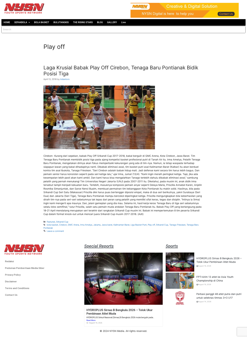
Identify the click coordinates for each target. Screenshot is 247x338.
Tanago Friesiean (177, 225)
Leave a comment (55, 231)
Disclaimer (11, 281)
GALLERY (112, 22)
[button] (22, 22)
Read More (90, 320)
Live (123, 22)
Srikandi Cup (62, 222)
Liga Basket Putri (139, 225)
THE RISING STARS (83, 22)
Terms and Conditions (17, 288)
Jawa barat (107, 225)
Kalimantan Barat (121, 225)
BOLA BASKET (41, 22)
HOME (7, 22)
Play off (151, 225)
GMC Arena (73, 225)
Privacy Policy (13, 274)
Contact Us (11, 294)
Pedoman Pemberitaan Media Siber (24, 268)
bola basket (52, 225)
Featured (51, 222)
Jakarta (96, 225)
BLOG (100, 22)
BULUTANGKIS (61, 22)
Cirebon (63, 225)
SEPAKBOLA (20, 22)
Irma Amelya (86, 225)
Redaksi (9, 261)
